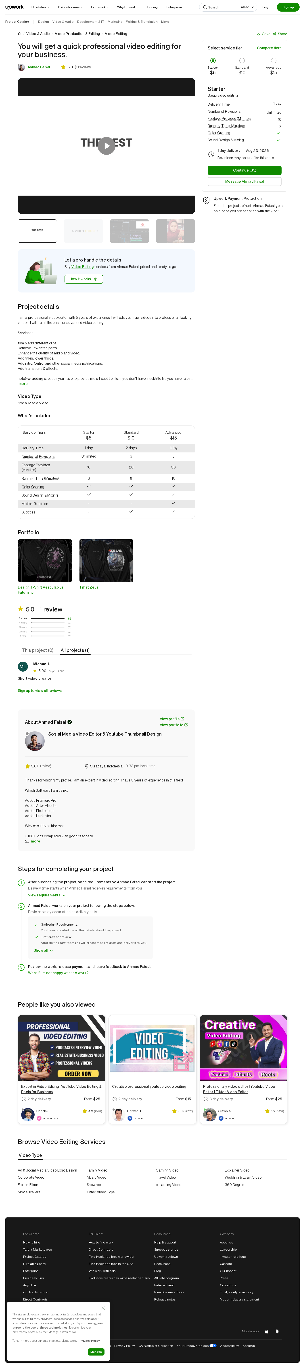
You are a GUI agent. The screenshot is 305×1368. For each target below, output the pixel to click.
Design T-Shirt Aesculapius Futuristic (40, 590)
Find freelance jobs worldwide (111, 1256)
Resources (162, 1264)
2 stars (23, 631)
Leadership (228, 1249)
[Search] (205, 7)
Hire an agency (34, 1264)
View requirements (44, 895)
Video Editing (82, 267)
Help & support (165, 1242)
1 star (23, 636)
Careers (226, 1264)
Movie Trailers (29, 1192)
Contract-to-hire (35, 1292)
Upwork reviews (166, 1256)
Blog (157, 1271)
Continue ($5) (244, 170)
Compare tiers (269, 48)
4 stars (23, 622)
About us (226, 1242)
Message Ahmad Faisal (244, 181)
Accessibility (229, 1346)
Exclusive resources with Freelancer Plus (119, 1278)
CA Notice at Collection (156, 1346)
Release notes (164, 1299)
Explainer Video (237, 1170)
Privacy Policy (124, 1346)
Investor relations (233, 1256)
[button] (43, 456)
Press (224, 1278)
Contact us (228, 1285)
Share (282, 34)
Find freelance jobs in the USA (111, 1264)
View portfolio (172, 725)
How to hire (31, 1242)
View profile (170, 719)
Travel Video (166, 1177)
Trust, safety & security (237, 1292)
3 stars (23, 627)
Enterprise (31, 1271)
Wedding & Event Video (243, 1177)
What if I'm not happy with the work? (58, 973)
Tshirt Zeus (88, 587)
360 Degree (234, 1185)
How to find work (101, 1242)
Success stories (166, 1249)
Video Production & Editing (77, 34)
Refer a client (164, 1285)
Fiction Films (28, 1185)
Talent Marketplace (37, 1249)
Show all (41, 950)
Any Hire (29, 1285)
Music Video (96, 1177)
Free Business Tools (169, 1292)
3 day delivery (221, 1099)
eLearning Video (168, 1185)
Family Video (97, 1170)
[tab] (38, 650)
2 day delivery (39, 1099)
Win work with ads (102, 1271)
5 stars (23, 618)
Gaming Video (167, 1170)
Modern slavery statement (239, 1299)
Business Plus (33, 1278)
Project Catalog (17, 21)
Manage (96, 1352)
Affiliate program (166, 1278)
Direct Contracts (35, 1299)
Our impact (228, 1271)
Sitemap (249, 1346)
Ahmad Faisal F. (40, 67)
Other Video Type (101, 1192)
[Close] (103, 1308)
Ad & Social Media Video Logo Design (47, 1170)
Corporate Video (31, 1177)
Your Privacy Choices (197, 1346)
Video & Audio (38, 34)
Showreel (94, 1185)
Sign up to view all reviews (40, 691)
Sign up (288, 7)
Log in (267, 7)
